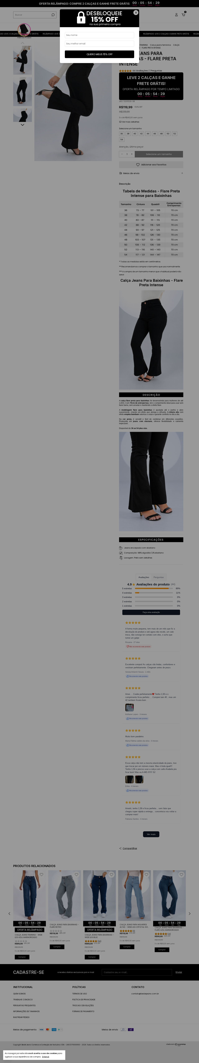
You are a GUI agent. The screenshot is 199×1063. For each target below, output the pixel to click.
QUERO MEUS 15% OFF (100, 54)
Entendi (45, 1056)
